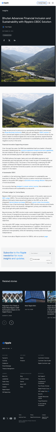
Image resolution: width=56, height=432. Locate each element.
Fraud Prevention (42, 401)
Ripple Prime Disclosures (35, 417)
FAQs (21, 387)
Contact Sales (42, 3)
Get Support (41, 376)
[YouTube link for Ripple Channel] (11, 418)
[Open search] (49, 2)
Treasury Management (8, 368)
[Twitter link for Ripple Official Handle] (8, 418)
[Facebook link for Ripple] (4, 418)
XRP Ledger (6, 198)
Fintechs (22, 360)
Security (40, 394)
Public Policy (5, 381)
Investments (5, 384)
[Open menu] (52, 2)
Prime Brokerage (6, 366)
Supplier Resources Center (43, 397)
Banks (21, 358)
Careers (4, 387)
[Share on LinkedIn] (14, 40)
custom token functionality (40, 202)
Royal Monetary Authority (13, 132)
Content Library (24, 379)
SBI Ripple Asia (6, 392)
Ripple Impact (6, 389)
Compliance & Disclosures (42, 382)
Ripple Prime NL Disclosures (45, 418)
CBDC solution (44, 132)
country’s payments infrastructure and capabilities (37, 150)
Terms (20, 414)
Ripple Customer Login (44, 363)
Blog (21, 376)
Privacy (31, 414)
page (46, 236)
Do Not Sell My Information (42, 404)
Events (22, 381)
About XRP (23, 384)
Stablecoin (5, 363)
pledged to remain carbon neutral (27, 186)
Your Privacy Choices (43, 386)
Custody (4, 360)
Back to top (6, 348)
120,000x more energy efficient (35, 180)
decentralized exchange (17, 202)
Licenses (44, 414)
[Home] (5, 3)
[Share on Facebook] (4, 40)
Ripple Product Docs (43, 388)
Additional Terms (22, 417)
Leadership (5, 379)
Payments (5, 358)
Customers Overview (43, 358)
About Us (4, 376)
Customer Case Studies (44, 360)
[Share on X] (9, 40)
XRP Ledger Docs (43, 391)
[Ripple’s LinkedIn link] (14, 418)
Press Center (41, 379)
